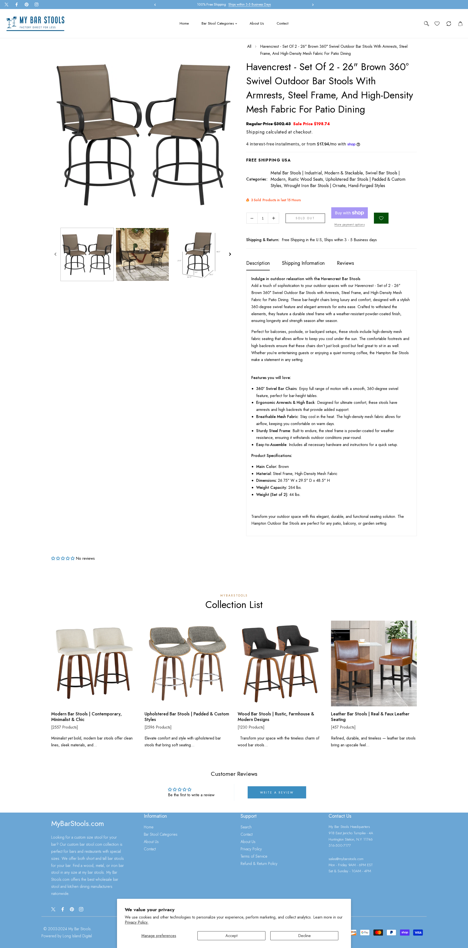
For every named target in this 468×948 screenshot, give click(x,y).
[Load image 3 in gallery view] (197, 254)
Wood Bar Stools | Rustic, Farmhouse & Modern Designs (276, 717)
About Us (151, 841)
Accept (231, 936)
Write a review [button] (277, 792)
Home (149, 827)
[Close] (43, 916)
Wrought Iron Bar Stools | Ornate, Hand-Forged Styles (334, 185)
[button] (311, 4)
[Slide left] (55, 254)
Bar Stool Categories (160, 834)
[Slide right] (230, 254)
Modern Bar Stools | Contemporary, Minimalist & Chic (86, 717)
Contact (150, 849)
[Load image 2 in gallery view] (142, 254)
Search (246, 827)
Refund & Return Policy (259, 863)
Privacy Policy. (136, 922)
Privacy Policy (251, 849)
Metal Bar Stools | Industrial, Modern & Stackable (317, 173)
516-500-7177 (340, 845)
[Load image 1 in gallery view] (87, 254)
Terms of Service (254, 856)
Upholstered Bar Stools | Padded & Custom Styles (187, 717)
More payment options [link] (349, 224)
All (249, 46)
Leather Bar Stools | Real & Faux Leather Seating (370, 717)
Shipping (255, 132)
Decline (304, 936)
